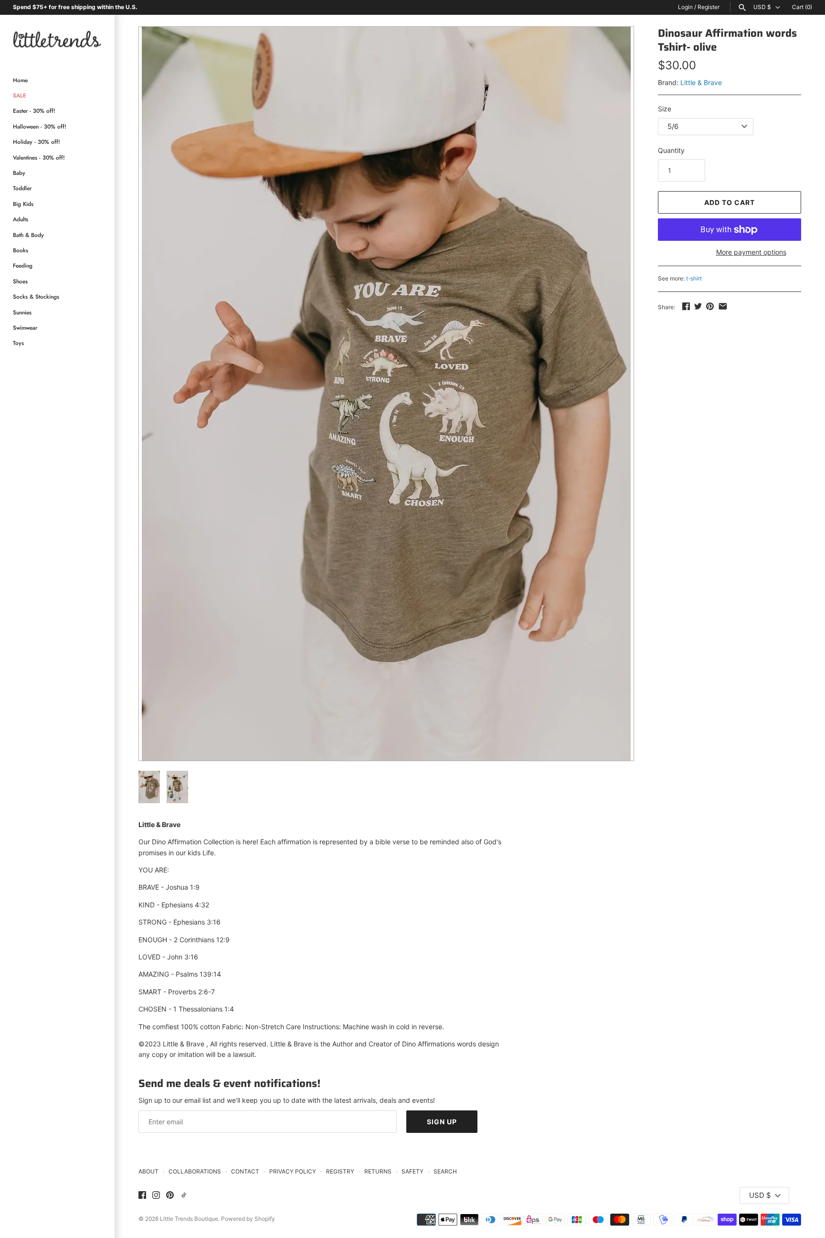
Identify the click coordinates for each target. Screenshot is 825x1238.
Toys (18, 343)
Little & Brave (701, 82)
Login (685, 7)
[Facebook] (142, 1195)
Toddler (22, 188)
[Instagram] (156, 1195)
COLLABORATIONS (195, 1171)
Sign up (442, 1122)
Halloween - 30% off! (39, 126)
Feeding (22, 265)
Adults (20, 219)
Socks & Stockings (36, 296)
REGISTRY (340, 1171)
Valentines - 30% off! (39, 157)
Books (20, 250)
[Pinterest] (170, 1195)
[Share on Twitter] (698, 306)
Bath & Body (28, 235)
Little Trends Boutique (189, 1218)
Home (20, 80)
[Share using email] (723, 306)
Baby (19, 173)
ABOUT (148, 1171)
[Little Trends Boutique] (57, 39)
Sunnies (22, 312)
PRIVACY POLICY (292, 1171)
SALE (19, 95)
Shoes (20, 281)
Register (708, 7)
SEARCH (445, 1171)
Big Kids (23, 204)
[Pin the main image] (710, 306)
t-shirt (694, 278)
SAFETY (412, 1171)
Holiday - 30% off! (36, 142)
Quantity (671, 150)
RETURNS (377, 1171)
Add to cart (729, 202)
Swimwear (25, 327)
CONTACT (245, 1171)
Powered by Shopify (248, 1218)
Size (664, 109)
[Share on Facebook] (686, 306)
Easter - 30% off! (34, 111)
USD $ (762, 7)
